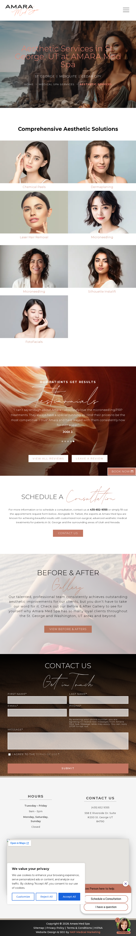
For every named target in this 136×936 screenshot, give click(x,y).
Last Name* (78, 693)
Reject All (46, 896)
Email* (13, 705)
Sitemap (38, 927)
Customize (23, 896)
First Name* (17, 693)
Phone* (75, 705)
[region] (46, 883)
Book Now (121, 471)
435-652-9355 (98, 509)
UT (111, 817)
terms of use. (47, 754)
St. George (102, 817)
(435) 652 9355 (100, 807)
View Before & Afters (68, 629)
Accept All (69, 896)
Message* (15, 729)
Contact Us (68, 533)
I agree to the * (36, 754)
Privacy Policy (55, 927)
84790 (100, 821)
